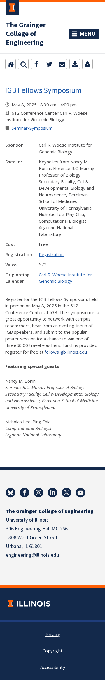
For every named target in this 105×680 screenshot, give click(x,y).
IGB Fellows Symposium (43, 90)
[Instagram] (38, 492)
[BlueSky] (10, 492)
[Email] (62, 64)
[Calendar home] (10, 64)
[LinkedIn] (52, 492)
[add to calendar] (74, 64)
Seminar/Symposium (32, 128)
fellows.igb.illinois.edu (66, 352)
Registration (51, 254)
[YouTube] (80, 492)
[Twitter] (49, 64)
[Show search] (23, 64)
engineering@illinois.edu (32, 555)
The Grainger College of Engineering (26, 34)
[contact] (87, 64)
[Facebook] (36, 64)
